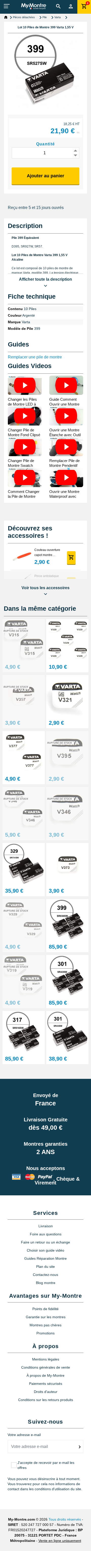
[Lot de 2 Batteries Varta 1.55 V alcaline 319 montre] (24, 976)
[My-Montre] (33, 6)
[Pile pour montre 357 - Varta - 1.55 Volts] (24, 696)
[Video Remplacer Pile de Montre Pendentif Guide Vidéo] (66, 446)
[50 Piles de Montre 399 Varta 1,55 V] (67, 920)
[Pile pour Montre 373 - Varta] (67, 864)
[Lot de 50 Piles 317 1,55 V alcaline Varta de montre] (24, 1032)
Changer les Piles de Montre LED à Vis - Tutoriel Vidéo (23, 404)
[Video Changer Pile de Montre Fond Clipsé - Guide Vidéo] (25, 416)
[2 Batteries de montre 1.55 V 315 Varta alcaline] (24, 640)
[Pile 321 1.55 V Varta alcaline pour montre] (67, 696)
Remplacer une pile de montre (35, 357)
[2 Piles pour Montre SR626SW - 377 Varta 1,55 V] (24, 752)
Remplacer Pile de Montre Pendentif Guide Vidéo (64, 465)
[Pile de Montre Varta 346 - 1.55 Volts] (67, 808)
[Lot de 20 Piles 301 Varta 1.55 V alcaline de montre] (67, 1032)
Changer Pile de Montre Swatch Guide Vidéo (21, 465)
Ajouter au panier (45, 175)
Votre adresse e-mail (24, 1435)
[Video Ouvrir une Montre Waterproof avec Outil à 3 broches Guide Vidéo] (66, 477)
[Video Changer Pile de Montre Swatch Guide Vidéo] (25, 446)
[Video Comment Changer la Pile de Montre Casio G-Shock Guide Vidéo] (25, 477)
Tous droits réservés (65, 1519)
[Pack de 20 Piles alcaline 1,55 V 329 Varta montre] (24, 864)
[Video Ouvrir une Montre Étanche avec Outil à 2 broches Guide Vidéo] (66, 416)
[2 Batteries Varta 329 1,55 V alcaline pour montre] (24, 920)
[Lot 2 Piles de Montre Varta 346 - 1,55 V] (24, 808)
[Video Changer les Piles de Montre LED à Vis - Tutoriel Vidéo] (25, 385)
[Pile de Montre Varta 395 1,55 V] (67, 752)
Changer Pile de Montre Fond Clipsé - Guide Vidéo (24, 435)
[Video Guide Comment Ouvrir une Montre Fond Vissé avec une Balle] (66, 385)
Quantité (45, 144)
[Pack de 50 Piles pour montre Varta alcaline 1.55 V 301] (67, 976)
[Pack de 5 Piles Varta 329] (67, 640)
